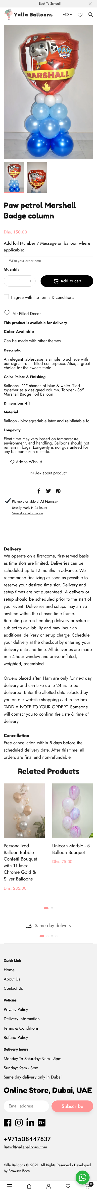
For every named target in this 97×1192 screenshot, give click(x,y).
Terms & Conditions (21, 1028)
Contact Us (13, 988)
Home (9, 970)
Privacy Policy (16, 1010)
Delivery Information (22, 1019)
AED (66, 14)
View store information (27, 513)
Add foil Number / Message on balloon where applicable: (47, 246)
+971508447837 (27, 1139)
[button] (46, 908)
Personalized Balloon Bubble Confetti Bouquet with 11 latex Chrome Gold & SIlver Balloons (20, 862)
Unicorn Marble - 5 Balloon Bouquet (71, 849)
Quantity (11, 269)
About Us (12, 979)
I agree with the (42, 298)
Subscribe (72, 1106)
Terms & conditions (57, 298)
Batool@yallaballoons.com (25, 1147)
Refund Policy (16, 1038)
